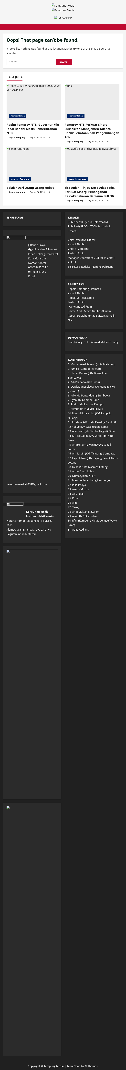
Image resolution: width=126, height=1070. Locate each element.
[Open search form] (122, 27)
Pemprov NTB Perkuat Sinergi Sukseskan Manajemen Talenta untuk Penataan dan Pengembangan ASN (92, 131)
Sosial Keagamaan (77, 178)
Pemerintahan (18, 115)
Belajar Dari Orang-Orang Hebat (30, 188)
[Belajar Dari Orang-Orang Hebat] (34, 165)
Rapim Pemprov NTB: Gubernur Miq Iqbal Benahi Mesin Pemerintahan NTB (33, 129)
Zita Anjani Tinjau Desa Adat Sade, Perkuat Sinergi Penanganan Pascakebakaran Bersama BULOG (90, 192)
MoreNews (73, 1066)
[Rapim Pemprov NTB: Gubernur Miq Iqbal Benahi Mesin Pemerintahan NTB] (34, 102)
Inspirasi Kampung (20, 178)
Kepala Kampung (17, 137)
